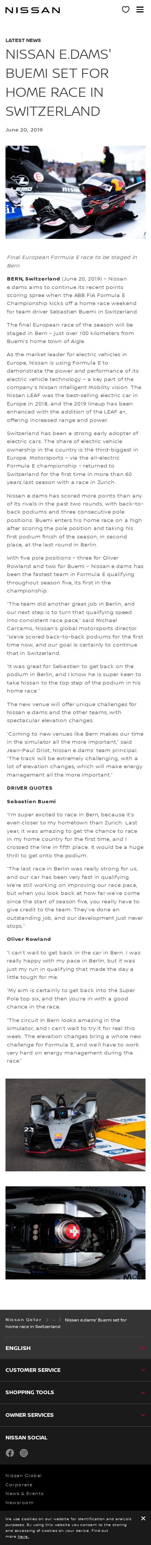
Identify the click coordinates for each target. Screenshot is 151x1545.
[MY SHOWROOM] (126, 10)
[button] (140, 9)
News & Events (24, 1493)
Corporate (19, 1485)
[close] (143, 1519)
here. (24, 1536)
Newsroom (19, 1503)
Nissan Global (23, 1476)
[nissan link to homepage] (32, 10)
